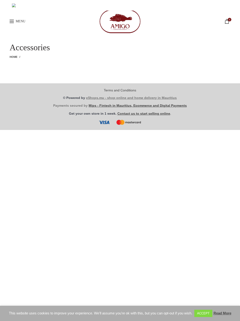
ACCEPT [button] (203, 313)
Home (14, 56)
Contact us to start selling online (143, 113)
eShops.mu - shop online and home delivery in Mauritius (131, 98)
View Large (75, 70)
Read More (222, 313)
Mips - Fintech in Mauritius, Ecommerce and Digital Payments (138, 105)
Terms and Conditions (120, 90)
